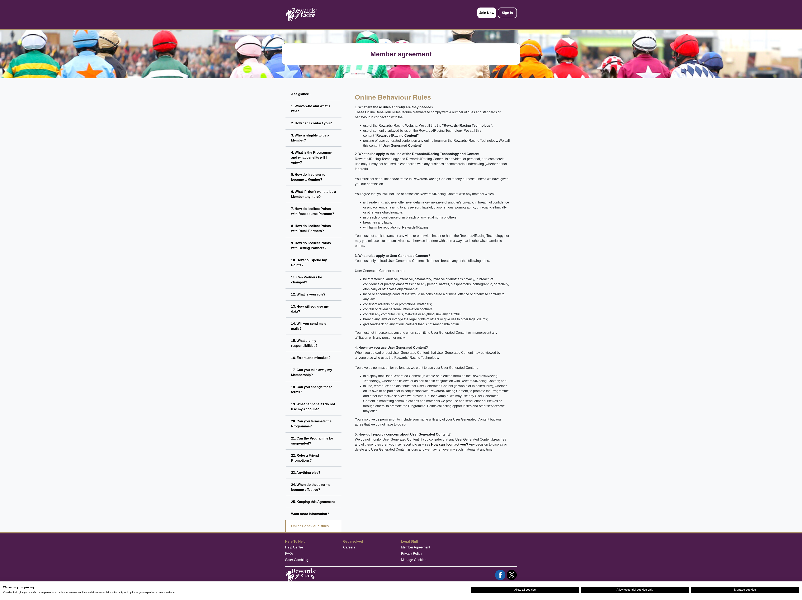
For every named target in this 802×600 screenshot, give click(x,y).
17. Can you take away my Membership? (311, 372)
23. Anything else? (305, 472)
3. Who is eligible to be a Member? (310, 138)
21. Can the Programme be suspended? (312, 441)
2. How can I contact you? (311, 123)
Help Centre (294, 547)
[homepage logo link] (301, 14)
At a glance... (301, 94)
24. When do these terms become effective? (310, 487)
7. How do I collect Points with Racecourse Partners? (312, 211)
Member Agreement (415, 547)
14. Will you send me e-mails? (309, 326)
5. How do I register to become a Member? (308, 177)
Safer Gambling (296, 560)
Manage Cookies (413, 560)
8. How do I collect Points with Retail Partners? (311, 228)
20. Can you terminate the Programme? (311, 423)
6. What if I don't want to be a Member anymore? (313, 194)
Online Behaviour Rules (310, 526)
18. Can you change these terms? (311, 389)
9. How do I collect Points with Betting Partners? (311, 245)
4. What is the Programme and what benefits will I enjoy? (311, 157)
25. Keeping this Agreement (313, 502)
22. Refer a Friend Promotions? (305, 458)
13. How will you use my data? (310, 309)
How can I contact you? (449, 444)
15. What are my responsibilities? (304, 343)
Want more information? (310, 514)
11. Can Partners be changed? (306, 279)
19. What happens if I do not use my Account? (313, 406)
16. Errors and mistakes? (311, 358)
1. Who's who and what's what (310, 108)
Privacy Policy (411, 553)
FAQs (289, 553)
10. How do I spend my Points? (309, 262)
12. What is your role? (308, 294)
